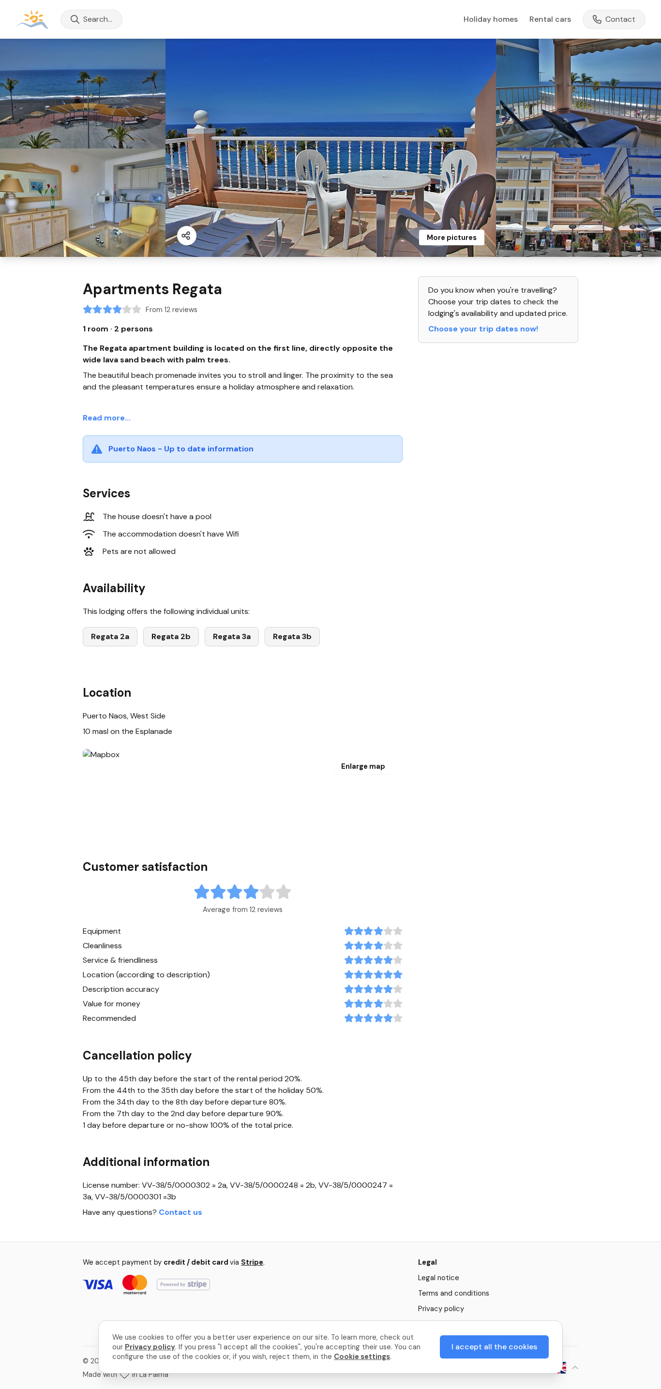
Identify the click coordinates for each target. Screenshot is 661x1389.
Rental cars (550, 19)
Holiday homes (491, 19)
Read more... (107, 418)
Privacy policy (441, 1309)
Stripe (252, 1262)
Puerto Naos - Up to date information (181, 449)
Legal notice (438, 1278)
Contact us (180, 1212)
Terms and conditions (453, 1293)
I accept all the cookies (494, 1347)
